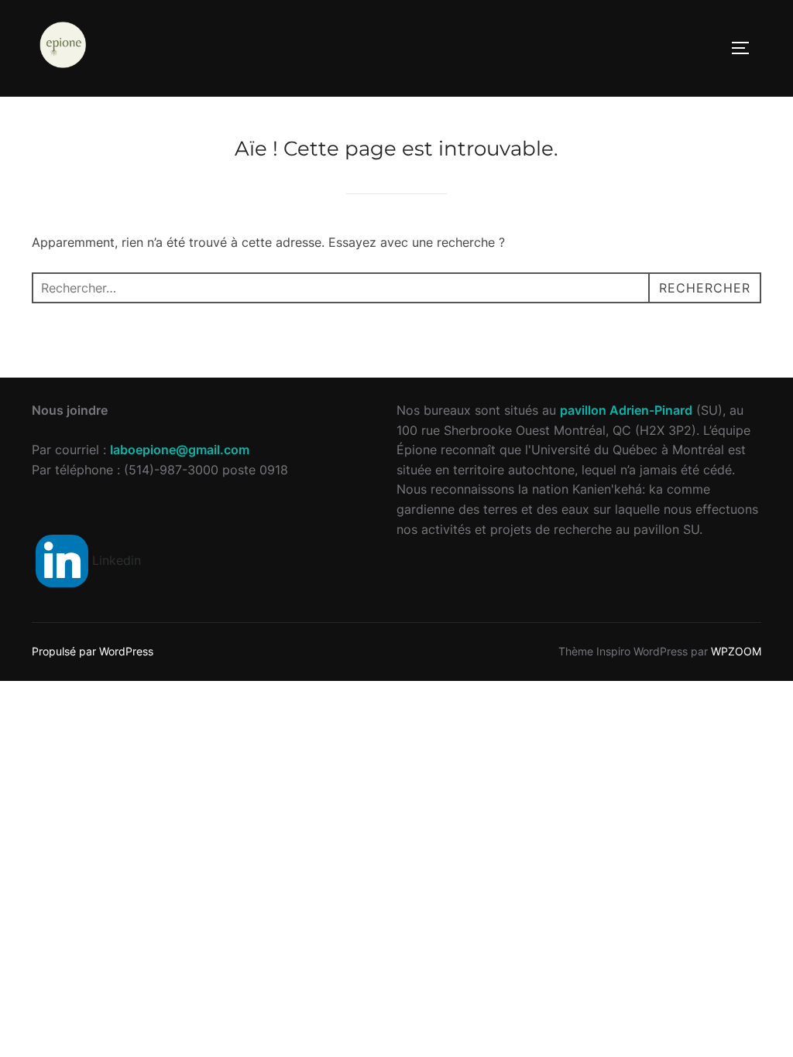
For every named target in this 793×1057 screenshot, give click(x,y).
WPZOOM (736, 651)
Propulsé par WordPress (92, 651)
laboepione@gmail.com (179, 449)
